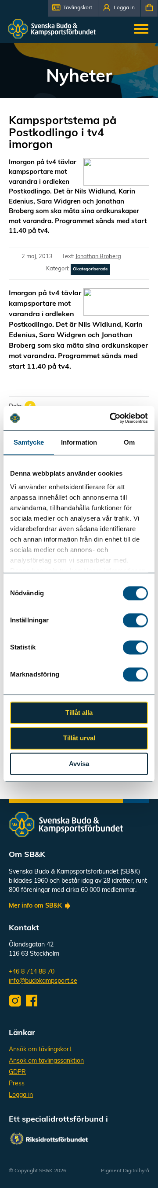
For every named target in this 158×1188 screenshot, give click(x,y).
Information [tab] (79, 442)
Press (17, 1084)
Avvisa (79, 763)
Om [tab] (129, 442)
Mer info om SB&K (35, 906)
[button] (73, 8)
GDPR (17, 1072)
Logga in (21, 1095)
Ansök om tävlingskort (40, 1049)
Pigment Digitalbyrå (125, 1171)
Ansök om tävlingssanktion (46, 1061)
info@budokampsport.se (43, 981)
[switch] (135, 620)
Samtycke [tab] (29, 442)
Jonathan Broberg (98, 256)
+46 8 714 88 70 (31, 972)
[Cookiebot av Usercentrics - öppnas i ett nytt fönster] (111, 418)
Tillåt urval (79, 738)
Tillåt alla (79, 712)
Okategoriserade (90, 269)
